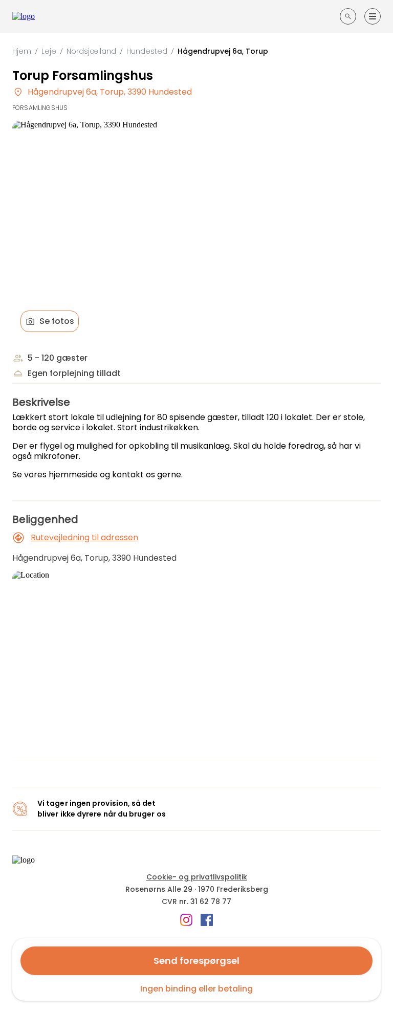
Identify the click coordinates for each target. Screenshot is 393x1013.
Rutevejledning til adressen (84, 537)
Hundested (146, 51)
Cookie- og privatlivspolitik (196, 877)
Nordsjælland (91, 51)
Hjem (21, 51)
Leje (48, 51)
